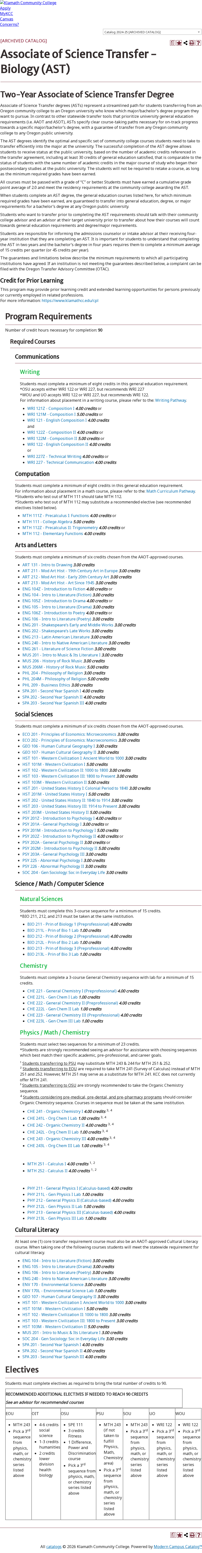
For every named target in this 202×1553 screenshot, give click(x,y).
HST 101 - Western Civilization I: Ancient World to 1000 (73, 758)
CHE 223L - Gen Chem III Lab (54, 1021)
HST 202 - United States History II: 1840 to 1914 (66, 800)
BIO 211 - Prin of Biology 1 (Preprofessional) (68, 924)
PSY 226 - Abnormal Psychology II (53, 866)
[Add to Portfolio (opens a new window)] (179, 43)
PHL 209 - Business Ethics (46, 685)
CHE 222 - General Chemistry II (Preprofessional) (72, 1003)
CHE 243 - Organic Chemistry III (56, 1138)
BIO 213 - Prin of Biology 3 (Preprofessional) (68, 948)
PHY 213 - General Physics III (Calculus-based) (70, 1212)
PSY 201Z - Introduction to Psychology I (58, 818)
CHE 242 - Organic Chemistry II (55, 1125)
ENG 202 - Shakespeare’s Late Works (56, 631)
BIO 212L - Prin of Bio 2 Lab (53, 942)
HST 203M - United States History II (55, 812)
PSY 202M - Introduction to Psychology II (59, 848)
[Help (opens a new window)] (198, 43)
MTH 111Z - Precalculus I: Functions (55, 515)
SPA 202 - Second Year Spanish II (52, 697)
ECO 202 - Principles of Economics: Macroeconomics (69, 740)
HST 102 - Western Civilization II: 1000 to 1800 (65, 770)
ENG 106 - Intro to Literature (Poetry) (56, 619)
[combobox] (152, 32)
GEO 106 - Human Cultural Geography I (58, 746)
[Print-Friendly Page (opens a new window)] (192, 43)
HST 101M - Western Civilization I (53, 764)
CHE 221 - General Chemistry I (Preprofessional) (72, 991)
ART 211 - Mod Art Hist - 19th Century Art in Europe (70, 570)
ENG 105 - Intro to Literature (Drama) (57, 607)
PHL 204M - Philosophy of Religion (54, 679)
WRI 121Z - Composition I (50, 408)
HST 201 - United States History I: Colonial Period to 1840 (75, 788)
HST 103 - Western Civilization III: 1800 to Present (68, 776)
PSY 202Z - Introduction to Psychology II (59, 836)
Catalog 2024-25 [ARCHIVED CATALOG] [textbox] (132, 32)
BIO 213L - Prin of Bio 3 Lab (53, 954)
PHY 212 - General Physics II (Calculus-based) (69, 1200)
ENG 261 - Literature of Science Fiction (57, 648)
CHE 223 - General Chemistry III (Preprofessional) (73, 1015)
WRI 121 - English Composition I (57, 420)
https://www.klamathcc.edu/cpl (70, 300)
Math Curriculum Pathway (170, 491)
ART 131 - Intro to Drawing (47, 565)
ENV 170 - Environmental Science (53, 1284)
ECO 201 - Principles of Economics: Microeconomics (69, 734)
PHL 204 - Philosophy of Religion (52, 673)
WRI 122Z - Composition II (51, 432)
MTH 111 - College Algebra (47, 521)
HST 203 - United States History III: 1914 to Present (69, 806)
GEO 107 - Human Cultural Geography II (59, 752)
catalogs (54, 1546)
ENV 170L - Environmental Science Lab (58, 1290)
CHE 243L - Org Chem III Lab (53, 1145)
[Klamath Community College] (28, 2)
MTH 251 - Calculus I (46, 1164)
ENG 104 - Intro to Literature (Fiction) (56, 595)
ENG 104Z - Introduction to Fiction (53, 589)
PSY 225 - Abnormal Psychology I (52, 860)
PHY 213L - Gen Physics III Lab (55, 1218)
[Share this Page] (185, 43)
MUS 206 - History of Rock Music (52, 661)
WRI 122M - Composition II (52, 438)
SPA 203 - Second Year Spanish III (53, 703)
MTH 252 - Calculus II (47, 1170)
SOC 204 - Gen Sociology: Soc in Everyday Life (63, 872)
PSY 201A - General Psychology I (52, 824)
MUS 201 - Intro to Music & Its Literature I (61, 655)
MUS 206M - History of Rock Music (54, 667)
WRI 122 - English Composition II (57, 444)
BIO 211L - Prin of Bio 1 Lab (53, 930)
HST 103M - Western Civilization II (54, 782)
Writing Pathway (170, 400)
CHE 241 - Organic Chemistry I (55, 1111)
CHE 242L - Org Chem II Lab (53, 1132)
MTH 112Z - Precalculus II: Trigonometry (60, 527)
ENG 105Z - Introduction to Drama (53, 600)
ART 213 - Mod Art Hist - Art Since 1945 (58, 582)
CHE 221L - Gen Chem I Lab (52, 997)
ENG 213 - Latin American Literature (56, 637)
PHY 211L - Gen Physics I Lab (54, 1194)
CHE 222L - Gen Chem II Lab (53, 1009)
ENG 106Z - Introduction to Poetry (53, 613)
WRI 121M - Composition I (51, 414)
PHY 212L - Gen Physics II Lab (54, 1206)
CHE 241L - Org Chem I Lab (52, 1118)
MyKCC (6, 13)
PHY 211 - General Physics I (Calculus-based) (68, 1188)
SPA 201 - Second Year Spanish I (51, 691)
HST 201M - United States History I (54, 794)
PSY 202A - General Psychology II (52, 842)
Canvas (6, 19)
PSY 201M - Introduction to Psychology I (59, 830)
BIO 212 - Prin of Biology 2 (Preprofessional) (68, 936)
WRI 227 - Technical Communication (60, 462)
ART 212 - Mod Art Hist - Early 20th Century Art (65, 577)
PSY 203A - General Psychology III (53, 854)
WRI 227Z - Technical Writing (54, 456)
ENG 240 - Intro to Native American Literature (64, 643)
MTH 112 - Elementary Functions (52, 533)
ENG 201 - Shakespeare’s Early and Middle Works (67, 625)
